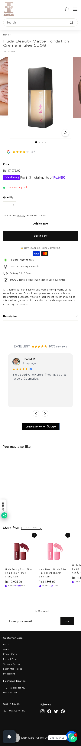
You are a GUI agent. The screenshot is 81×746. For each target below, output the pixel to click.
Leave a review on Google (41, 426)
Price (6, 164)
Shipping (21, 215)
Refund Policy (10, 659)
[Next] (45, 413)
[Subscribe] (67, 621)
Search (6, 649)
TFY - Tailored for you (14, 688)
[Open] (9, 736)
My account (9, 674)
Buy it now (40, 236)
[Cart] (67, 9)
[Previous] (36, 413)
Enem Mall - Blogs (12, 669)
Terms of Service (12, 664)
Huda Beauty (31, 528)
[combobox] (40, 22)
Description (10, 316)
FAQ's (6, 644)
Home (6, 35)
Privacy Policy (10, 654)
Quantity (8, 197)
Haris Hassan (10, 692)
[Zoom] (65, 132)
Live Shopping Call (17, 187)
